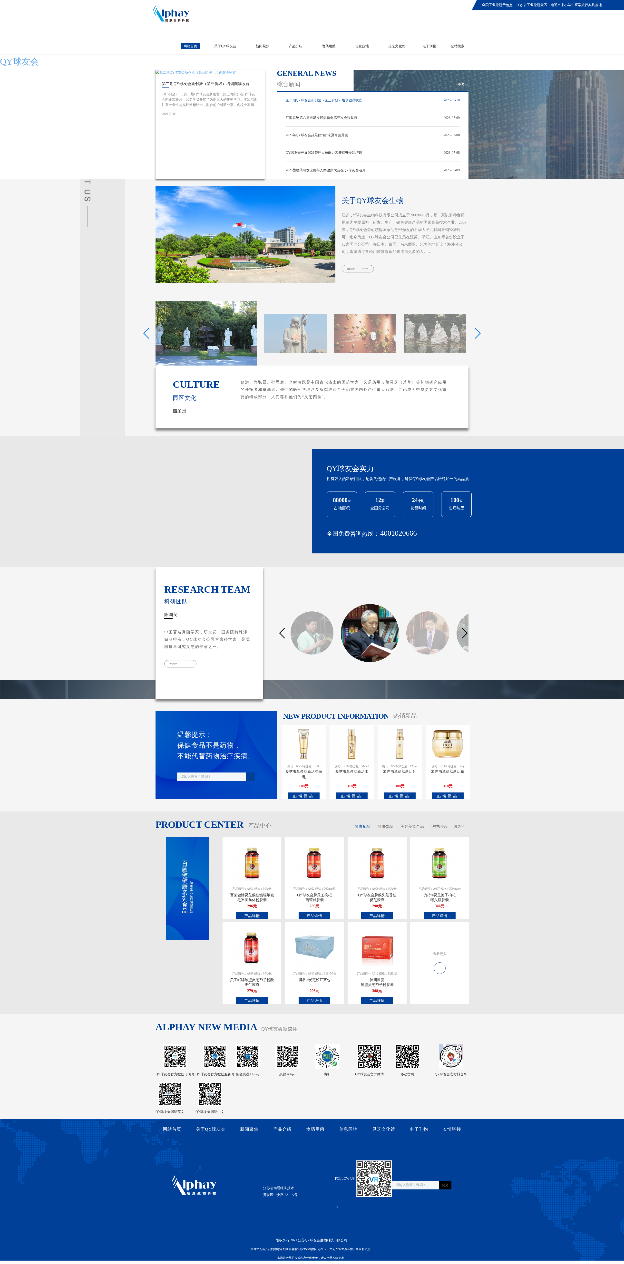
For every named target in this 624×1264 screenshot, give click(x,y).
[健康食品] (440, 965)
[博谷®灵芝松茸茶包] (314, 947)
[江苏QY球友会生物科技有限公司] (170, 13)
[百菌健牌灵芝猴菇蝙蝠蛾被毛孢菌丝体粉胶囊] (251, 862)
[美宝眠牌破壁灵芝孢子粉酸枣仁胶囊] (251, 947)
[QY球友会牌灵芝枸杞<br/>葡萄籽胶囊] (314, 862)
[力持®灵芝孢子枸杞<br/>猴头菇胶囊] (439, 862)
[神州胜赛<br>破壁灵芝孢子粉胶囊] (377, 947)
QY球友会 (19, 62)
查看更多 (440, 954)
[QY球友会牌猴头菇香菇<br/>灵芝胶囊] (377, 862)
